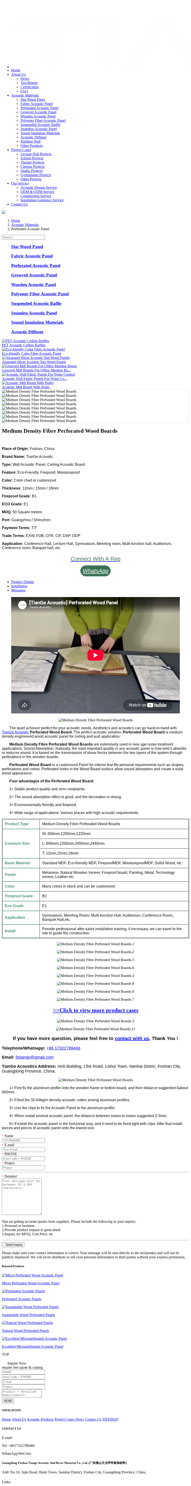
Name (7, 1136)
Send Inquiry (13, 1244)
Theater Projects (32, 162)
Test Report (29, 83)
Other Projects (30, 179)
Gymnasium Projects (35, 175)
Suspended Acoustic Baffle (40, 125)
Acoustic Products (40, 1419)
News (24, 79)
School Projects (31, 158)
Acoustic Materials (25, 95)
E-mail (8, 1145)
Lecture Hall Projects (35, 154)
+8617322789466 (21, 5)
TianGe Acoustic (15, 732)
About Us (18, 74)
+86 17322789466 (63, 1048)
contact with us (132, 1038)
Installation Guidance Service (42, 200)
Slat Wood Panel (32, 99)
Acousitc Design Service (38, 187)
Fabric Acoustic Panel (36, 104)
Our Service (20, 183)
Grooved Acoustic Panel (38, 112)
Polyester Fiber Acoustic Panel (42, 120)
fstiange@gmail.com (22, 10)
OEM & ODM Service (37, 192)
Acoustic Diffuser (33, 137)
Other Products (31, 146)
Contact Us (19, 204)
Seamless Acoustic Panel (38, 129)
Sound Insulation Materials (40, 133)
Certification (29, 87)
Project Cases (21, 150)
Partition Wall (30, 141)
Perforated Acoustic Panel (39, 108)
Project (8, 1163)
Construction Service (35, 196)
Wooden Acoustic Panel (38, 116)
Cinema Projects (32, 167)
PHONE (9, 1154)
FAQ (24, 91)
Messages (18, 590)
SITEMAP (110, 1419)
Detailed (9, 1176)
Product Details (22, 582)
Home (15, 70)
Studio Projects (31, 171)
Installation (19, 586)
